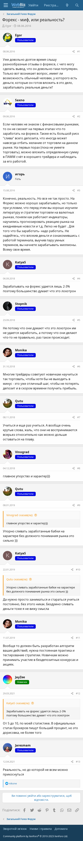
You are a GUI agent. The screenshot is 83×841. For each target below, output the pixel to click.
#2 (78, 116)
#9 (78, 505)
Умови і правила (41, 829)
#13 (78, 761)
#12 (78, 693)
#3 (78, 190)
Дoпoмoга (61, 829)
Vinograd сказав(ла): (19, 515)
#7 (78, 417)
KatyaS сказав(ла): (18, 703)
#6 (78, 366)
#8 (78, 468)
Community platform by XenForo (35, 836)
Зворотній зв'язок (15, 829)
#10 (78, 569)
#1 (78, 51)
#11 (78, 637)
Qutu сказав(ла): (17, 579)
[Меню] (5, 5)
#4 (78, 278)
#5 (78, 320)
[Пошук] (77, 5)
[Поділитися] (73, 51)
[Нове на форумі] (67, 5)
